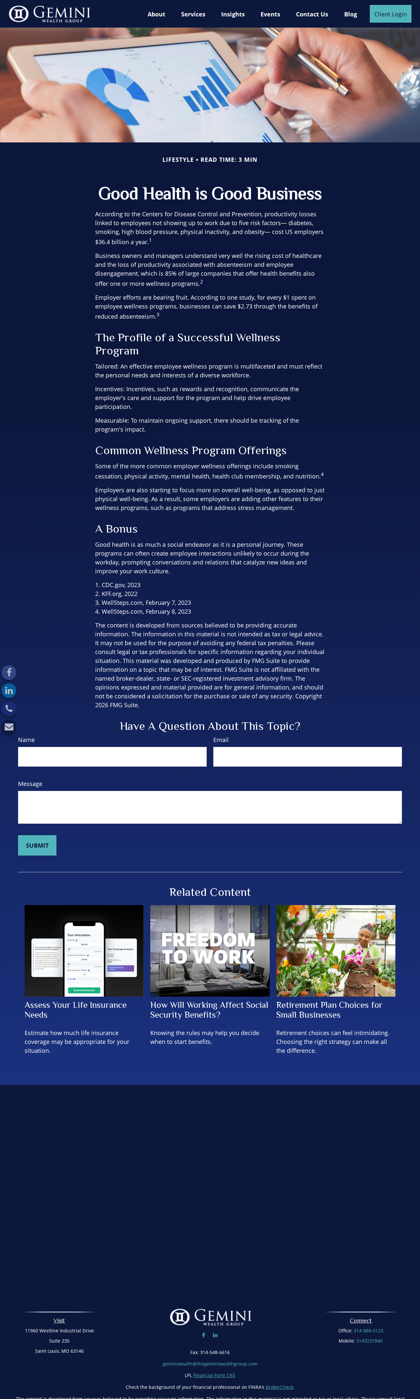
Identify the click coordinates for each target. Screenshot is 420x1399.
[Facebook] (9, 672)
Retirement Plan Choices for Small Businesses (329, 1010)
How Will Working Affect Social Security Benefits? (209, 1010)
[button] (156, 14)
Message (30, 784)
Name (26, 740)
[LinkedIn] (9, 690)
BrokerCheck (279, 1387)
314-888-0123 (368, 1330)
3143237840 (369, 1341)
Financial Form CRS (214, 1375)
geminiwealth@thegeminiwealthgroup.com (210, 1364)
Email (221, 740)
